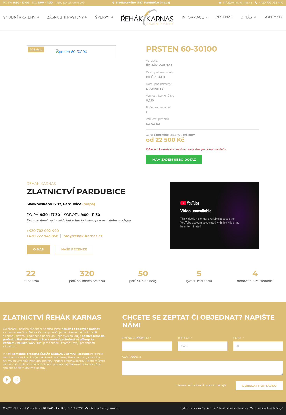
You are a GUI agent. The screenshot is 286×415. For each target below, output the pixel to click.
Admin (211, 408)
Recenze (224, 17)
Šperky (102, 17)
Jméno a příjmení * (136, 338)
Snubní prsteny (19, 17)
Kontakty (273, 17)
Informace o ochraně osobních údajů (201, 385)
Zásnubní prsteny (66, 17)
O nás (246, 17)
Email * (238, 338)
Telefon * (185, 338)
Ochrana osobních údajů (266, 408)
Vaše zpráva (131, 357)
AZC (201, 408)
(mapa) (88, 204)
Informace (193, 17)
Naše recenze (74, 249)
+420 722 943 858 (42, 236)
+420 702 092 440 (43, 231)
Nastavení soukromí (233, 408)
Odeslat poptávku (259, 385)
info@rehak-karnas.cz (82, 236)
